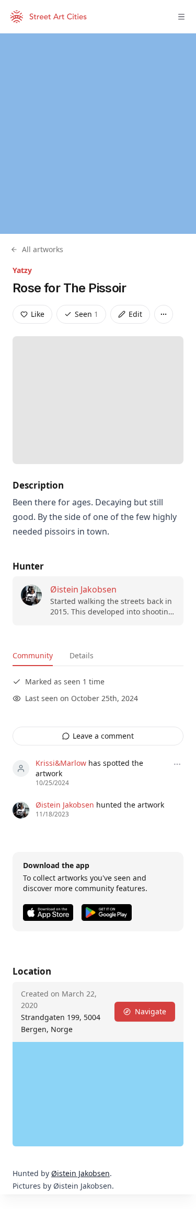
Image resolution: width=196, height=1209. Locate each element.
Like (37, 314)
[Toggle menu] (181, 16)
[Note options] (177, 764)
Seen (86, 314)
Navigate (150, 1011)
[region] (98, 133)
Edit (135, 314)
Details (82, 655)
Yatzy (22, 270)
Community (33, 655)
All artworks (42, 249)
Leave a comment (103, 736)
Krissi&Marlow (61, 763)
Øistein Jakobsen (83, 589)
